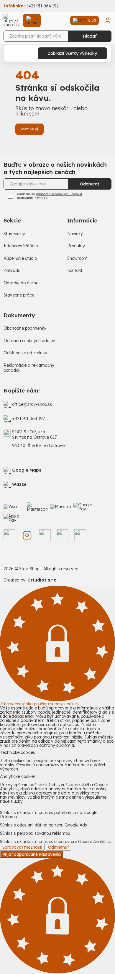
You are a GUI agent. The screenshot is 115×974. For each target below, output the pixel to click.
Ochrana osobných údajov (29, 340)
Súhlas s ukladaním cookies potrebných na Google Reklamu (48, 814)
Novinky (75, 233)
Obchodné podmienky (25, 328)
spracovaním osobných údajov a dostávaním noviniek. (49, 196)
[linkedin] (62, 535)
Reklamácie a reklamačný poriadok (29, 368)
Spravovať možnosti (22, 847)
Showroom (77, 258)
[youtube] (80, 535)
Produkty (76, 246)
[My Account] (107, 20)
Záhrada (12, 270)
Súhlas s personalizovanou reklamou (35, 833)
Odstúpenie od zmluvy (25, 352)
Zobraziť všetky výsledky (72, 53)
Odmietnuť (58, 847)
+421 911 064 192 (42, 6)
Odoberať (89, 184)
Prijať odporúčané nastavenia (31, 854)
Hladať (89, 36)
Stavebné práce (19, 295)
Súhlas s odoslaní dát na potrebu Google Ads (43, 825)
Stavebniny (14, 233)
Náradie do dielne (21, 283)
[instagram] (27, 535)
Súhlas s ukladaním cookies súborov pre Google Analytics (55, 841)
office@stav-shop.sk (32, 404)
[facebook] (9, 535)
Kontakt (74, 270)
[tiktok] (45, 535)
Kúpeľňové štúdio (20, 258)
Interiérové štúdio (21, 246)
